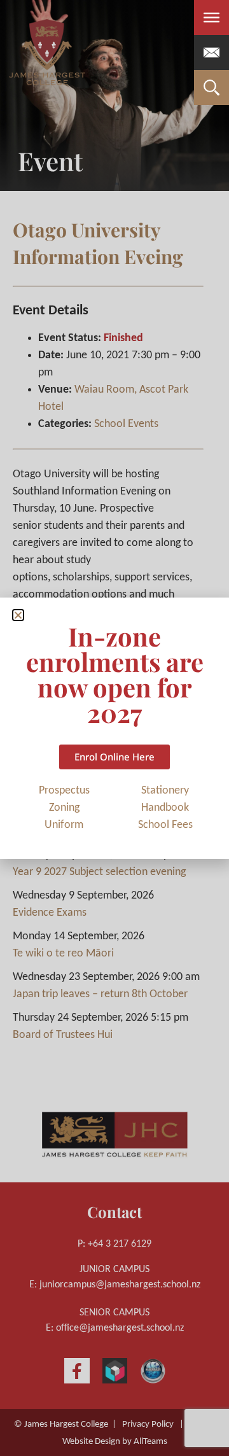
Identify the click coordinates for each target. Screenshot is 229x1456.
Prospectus (64, 791)
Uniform (64, 825)
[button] (18, 615)
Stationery (165, 791)
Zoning (64, 808)
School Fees (165, 825)
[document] (114, 728)
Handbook (165, 808)
